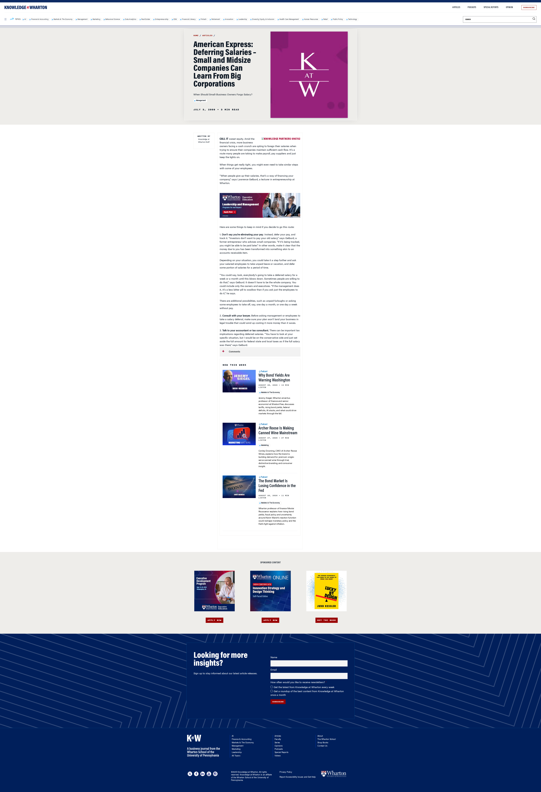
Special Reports (491, 7)
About (320, 736)
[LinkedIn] (202, 774)
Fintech (203, 19)
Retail (325, 19)
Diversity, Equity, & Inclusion (263, 19)
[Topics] (12, 19)
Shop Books (322, 743)
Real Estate (145, 19)
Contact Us (322, 746)
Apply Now (214, 620)
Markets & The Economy (63, 19)
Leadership (242, 19)
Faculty (278, 739)
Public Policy (338, 19)
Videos (278, 756)
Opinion (509, 7)
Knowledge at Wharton (248, 772)
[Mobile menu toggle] (5, 19)
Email (273, 670)
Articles (456, 7)
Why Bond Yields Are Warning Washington (274, 378)
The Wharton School (326, 739)
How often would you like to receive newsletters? (298, 682)
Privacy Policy (286, 772)
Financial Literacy (189, 19)
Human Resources (311, 19)
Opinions (279, 746)
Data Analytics (130, 19)
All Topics (236, 756)
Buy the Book (326, 620)
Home (196, 35)
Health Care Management (289, 19)
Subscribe (529, 7)
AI (25, 19)
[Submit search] (533, 18)
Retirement (215, 19)
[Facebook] (196, 774)
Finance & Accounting (39, 19)
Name (273, 657)
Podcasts (472, 7)
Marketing (96, 19)
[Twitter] (190, 774)
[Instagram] (215, 774)
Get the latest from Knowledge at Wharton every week (304, 687)
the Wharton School (242, 778)
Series (277, 743)
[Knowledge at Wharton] (26, 7)
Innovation (229, 19)
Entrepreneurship (161, 19)
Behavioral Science (112, 19)
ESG (175, 19)
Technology (352, 19)
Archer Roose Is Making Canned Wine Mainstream (278, 430)
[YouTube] (209, 774)
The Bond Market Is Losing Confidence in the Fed (277, 486)
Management (82, 19)
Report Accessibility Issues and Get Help (298, 777)
